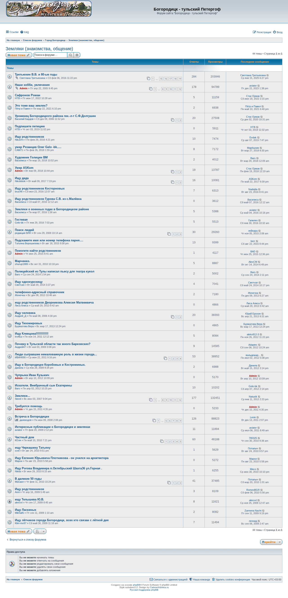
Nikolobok (20, 181)
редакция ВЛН (23, 233)
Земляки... (22, 395)
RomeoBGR (253, 489)
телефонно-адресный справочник (39, 292)
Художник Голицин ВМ (31, 157)
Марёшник (253, 147)
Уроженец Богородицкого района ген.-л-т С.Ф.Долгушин (55, 116)
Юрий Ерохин (253, 313)
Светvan (20, 284)
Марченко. (22, 261)
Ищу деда (22, 178)
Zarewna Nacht (253, 510)
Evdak (253, 137)
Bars (253, 158)
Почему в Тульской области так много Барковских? (52, 344)
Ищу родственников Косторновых (40, 188)
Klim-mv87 (20, 523)
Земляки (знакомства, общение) (39, 48)
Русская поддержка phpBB (144, 590)
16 (166, 78)
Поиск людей (24, 230)
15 (161, 78)
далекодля (26, 420)
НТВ (17, 98)
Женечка (20, 295)
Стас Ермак (253, 96)
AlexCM (253, 261)
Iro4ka (18, 336)
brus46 (18, 191)
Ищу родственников (29, 136)
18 (175, 78)
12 (180, 89)
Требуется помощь (28, 406)
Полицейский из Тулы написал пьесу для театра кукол (54, 271)
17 (170, 78)
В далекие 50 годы (28, 478)
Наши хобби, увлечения (32, 85)
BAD (252, 251)
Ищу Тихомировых (28, 323)
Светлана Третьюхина (32, 78)
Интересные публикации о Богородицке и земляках (52, 427)
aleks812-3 (253, 334)
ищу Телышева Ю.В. (29, 499)
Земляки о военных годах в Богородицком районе (52, 209)
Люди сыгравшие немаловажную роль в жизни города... (56, 354)
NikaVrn (19, 139)
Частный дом (24, 437)
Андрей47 (20, 347)
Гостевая (21, 219)
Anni (17, 492)
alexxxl (18, 502)
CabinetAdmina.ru (159, 587)
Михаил (19, 481)
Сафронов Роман (27, 95)
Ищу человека (25, 313)
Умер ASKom (24, 167)
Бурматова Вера (24, 326)
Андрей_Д (20, 316)
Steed (18, 398)
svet (17, 450)
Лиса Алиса (21, 305)
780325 (253, 438)
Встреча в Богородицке (32, 416)
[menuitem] (24, 32)
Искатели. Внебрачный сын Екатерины (43, 385)
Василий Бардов (24, 119)
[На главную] (49, 8)
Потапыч (253, 448)
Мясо (253, 469)
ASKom (253, 179)
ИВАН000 (20, 357)
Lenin (253, 417)
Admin (23, 88)
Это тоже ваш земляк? (31, 105)
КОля (18, 440)
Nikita (18, 471)
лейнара (253, 230)
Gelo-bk (19, 222)
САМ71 (19, 150)
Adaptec (252, 344)
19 (180, 78)
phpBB (136, 585)
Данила (19, 367)
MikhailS (19, 512)
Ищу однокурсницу (29, 281)
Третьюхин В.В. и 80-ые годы (36, 74)
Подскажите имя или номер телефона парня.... (49, 240)
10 (170, 89)
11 (175, 89)
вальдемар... (253, 355)
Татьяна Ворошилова (27, 243)
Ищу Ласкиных (25, 509)
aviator (253, 85)
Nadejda (252, 189)
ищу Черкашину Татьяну (32, 447)
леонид (253, 521)
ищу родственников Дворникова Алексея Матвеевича (54, 302)
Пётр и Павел (22, 108)
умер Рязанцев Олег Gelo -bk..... (38, 147)
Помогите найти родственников (38, 250)
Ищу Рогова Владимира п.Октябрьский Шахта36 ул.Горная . (58, 468)
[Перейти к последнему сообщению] (267, 75)
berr (253, 241)
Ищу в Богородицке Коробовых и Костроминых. (50, 364)
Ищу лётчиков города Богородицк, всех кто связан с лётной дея (62, 520)
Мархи (18, 461)
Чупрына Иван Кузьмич (32, 375)
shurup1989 (21, 264)
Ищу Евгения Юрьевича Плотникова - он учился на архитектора (61, 458)
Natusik (253, 396)
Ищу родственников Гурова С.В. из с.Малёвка (48, 199)
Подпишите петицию (30, 126)
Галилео (253, 220)
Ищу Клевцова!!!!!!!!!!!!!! (31, 333)
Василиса (20, 160)
